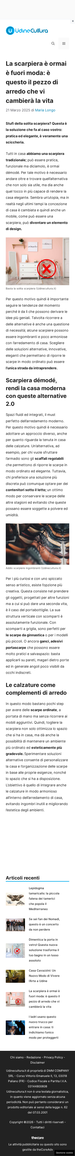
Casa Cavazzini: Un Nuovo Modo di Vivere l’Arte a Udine (44, 976)
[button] (53, 43)
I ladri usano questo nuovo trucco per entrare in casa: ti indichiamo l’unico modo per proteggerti (43, 1027)
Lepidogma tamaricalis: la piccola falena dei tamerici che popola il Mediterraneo (44, 898)
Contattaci (37, 1127)
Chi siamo (17, 1057)
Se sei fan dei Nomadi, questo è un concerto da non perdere (44, 924)
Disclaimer (37, 1062)
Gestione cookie (64, 1152)
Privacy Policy (53, 1057)
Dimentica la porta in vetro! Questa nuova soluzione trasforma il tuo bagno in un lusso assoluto (44, 950)
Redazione (34, 1057)
